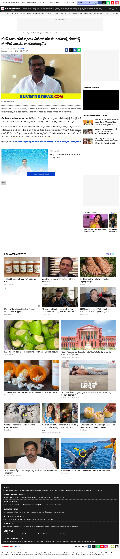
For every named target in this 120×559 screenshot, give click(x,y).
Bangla (52, 2)
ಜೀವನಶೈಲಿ (91, 9)
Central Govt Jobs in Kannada (78, 541)
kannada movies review (28, 497)
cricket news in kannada (29, 505)
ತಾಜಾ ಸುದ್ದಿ (27, 9)
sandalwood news (44, 497)
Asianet (10, 546)
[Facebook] (100, 2)
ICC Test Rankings (71, 13)
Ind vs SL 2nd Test (18, 13)
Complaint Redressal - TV (82, 553)
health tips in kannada (48, 534)
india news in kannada (73, 490)
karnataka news (35, 490)
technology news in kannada (12, 519)
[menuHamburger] (113, 8)
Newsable (15, 2)
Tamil (47, 2)
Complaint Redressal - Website (61, 553)
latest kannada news (21, 490)
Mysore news (59, 490)
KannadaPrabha (32, 2)
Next (117, 13)
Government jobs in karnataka (56, 541)
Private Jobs (22, 541)
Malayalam (6, 2)
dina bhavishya (27, 526)
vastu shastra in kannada (54, 526)
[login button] (110, 8)
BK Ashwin (21, 49)
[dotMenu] (105, 9)
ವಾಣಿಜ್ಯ (99, 9)
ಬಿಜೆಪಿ (4, 182)
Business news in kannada (12, 512)
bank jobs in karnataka (36, 541)
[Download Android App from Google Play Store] (112, 546)
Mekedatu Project (86, 13)
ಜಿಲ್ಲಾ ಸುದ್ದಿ (77, 9)
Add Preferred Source (86, 3)
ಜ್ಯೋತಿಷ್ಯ (56, 9)
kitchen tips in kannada (66, 534)
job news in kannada (10, 541)
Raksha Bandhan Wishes (35, 13)
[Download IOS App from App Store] (117, 546)
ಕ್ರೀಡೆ (84, 9)
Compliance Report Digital (101, 553)
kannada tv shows (58, 497)
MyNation (70, 2)
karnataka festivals (71, 526)
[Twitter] (104, 2)
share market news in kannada (33, 512)
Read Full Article (41, 174)
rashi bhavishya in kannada (12, 526)
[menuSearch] (117, 9)
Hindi (58, 2)
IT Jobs (93, 541)
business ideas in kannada (54, 512)
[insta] (117, 2)
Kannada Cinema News (11, 497)
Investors (114, 553)
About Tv (16, 553)
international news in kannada (92, 490)
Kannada (23, 2)
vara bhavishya (39, 526)
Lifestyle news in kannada (12, 534)
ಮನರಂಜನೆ (47, 9)
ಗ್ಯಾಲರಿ (39, 9)
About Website (7, 553)
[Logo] (11, 9)
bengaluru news (48, 490)
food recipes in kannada (30, 534)
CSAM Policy (45, 553)
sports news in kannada (11, 505)
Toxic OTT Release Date (54, 13)
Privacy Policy (35, 553)
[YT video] (112, 2)
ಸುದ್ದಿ (34, 9)
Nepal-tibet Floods (101, 13)
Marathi (63, 2)
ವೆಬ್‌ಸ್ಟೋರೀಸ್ (66, 9)
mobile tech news (30, 519)
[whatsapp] (108, 2)
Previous (113, 13)
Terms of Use (25, 553)
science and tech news (46, 519)
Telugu (41, 2)
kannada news (8, 490)
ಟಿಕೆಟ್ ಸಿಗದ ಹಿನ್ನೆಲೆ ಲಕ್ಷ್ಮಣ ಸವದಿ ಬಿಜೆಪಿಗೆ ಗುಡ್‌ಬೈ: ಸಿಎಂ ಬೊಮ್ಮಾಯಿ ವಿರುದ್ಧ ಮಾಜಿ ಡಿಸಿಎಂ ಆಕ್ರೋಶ (53, 142)
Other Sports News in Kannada (50, 505)
